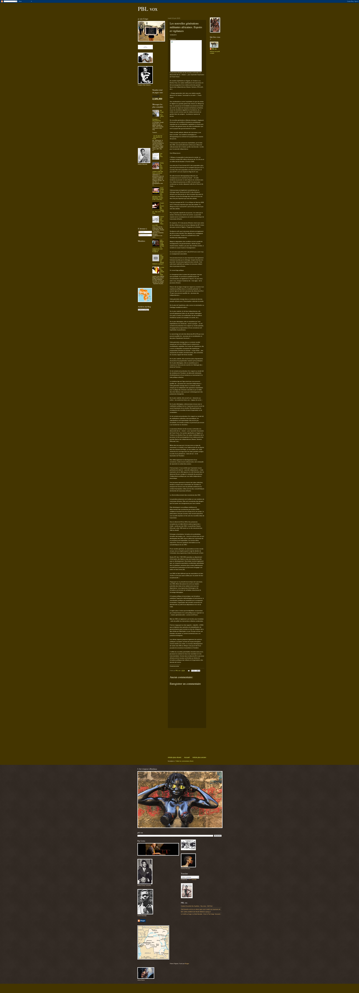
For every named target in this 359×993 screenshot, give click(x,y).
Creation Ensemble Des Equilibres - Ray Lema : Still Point (196, 906)
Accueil (187, 757)
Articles (142, 232)
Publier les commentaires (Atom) (184, 761)
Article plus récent (174, 757)
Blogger (187, 963)
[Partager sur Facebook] (197, 671)
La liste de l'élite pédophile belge (162, 271)
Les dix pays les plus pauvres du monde (157, 137)
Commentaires (144, 235)
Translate (193, 879)
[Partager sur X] (196, 671)
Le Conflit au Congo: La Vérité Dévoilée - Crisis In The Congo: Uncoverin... (201, 914)
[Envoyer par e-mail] (192, 671)
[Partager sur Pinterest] (199, 671)
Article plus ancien (199, 757)
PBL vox (148, 8)
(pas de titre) (161, 155)
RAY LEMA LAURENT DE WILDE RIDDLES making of (196, 911)
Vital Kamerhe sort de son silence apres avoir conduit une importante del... (201, 909)
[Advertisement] (187, 742)
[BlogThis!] (194, 671)
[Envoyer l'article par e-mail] (188, 670)
